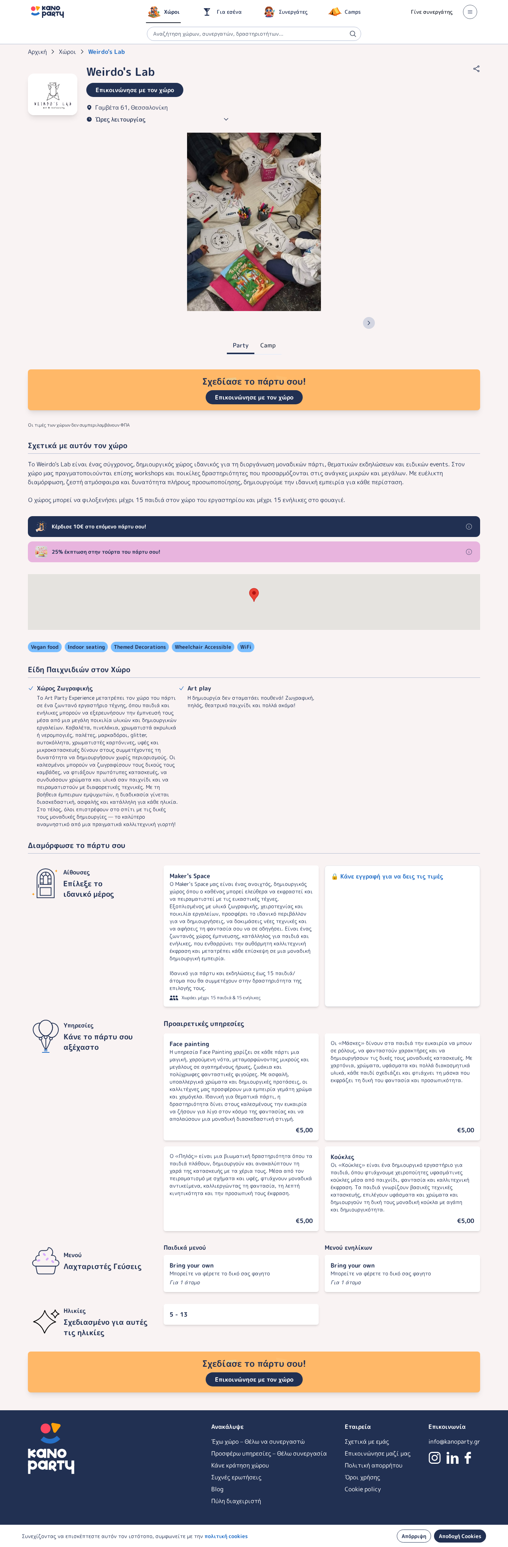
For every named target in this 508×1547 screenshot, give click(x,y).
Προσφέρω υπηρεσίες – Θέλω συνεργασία (269, 1453)
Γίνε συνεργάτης (432, 11)
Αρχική (37, 52)
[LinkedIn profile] (453, 1458)
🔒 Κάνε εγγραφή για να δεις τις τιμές (387, 876)
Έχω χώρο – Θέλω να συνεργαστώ (258, 1441)
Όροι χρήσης (362, 1477)
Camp (268, 345)
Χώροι (67, 52)
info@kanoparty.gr (454, 1441)
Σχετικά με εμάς (367, 1441)
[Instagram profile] (434, 1458)
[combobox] (254, 34)
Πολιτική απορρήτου (373, 1465)
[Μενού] (470, 12)
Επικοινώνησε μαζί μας (378, 1453)
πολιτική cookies (226, 1536)
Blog (217, 1489)
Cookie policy (363, 1489)
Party (240, 345)
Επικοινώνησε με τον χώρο (254, 397)
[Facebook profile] (467, 1458)
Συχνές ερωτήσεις (236, 1477)
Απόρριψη (414, 1536)
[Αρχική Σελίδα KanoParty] (47, 12)
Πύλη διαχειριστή (236, 1501)
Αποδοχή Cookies (460, 1536)
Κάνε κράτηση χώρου (240, 1465)
